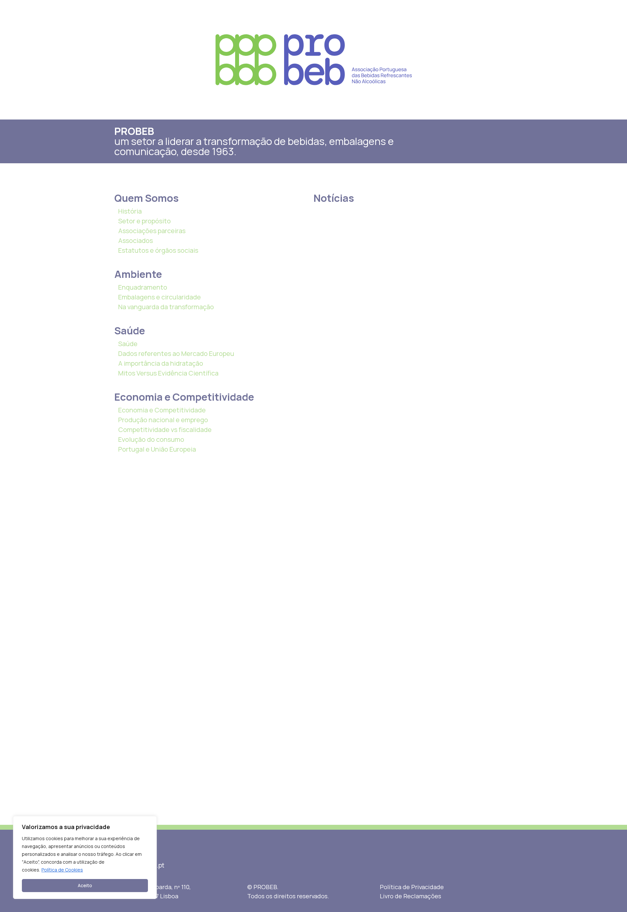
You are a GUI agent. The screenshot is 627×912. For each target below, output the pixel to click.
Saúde (127, 343)
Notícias (334, 198)
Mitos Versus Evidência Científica (168, 373)
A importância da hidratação (160, 363)
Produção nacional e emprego (163, 419)
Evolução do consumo (151, 439)
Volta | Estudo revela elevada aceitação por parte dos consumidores (388, 289)
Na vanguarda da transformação (166, 306)
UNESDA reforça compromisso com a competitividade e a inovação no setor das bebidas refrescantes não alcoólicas (486, 551)
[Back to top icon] (596, 898)
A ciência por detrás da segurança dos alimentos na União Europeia (484, 289)
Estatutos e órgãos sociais (158, 250)
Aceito (85, 885)
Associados (135, 240)
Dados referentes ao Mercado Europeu (176, 353)
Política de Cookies (62, 870)
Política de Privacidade (412, 887)
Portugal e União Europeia (157, 449)
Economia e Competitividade (162, 410)
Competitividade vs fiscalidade (165, 429)
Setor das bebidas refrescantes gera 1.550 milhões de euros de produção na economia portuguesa (339, 305)
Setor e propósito (144, 220)
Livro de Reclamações (410, 896)
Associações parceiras (151, 230)
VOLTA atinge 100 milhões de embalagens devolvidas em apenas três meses (436, 293)
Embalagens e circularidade (159, 297)
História (130, 211)
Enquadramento (142, 287)
